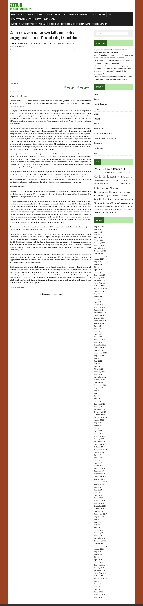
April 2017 (98, 527)
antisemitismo (99, 173)
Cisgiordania (101, 176)
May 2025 (97, 267)
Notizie (30, 14)
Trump (117, 209)
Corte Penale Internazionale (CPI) (103, 180)
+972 (96, 169)
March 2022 (98, 369)
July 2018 (97, 487)
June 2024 (98, 296)
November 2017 (100, 508)
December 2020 (100, 409)
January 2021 (99, 406)
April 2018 (98, 495)
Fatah (103, 188)
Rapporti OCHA (60, 14)
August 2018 (99, 484)
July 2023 (97, 326)
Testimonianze (98, 143)
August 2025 (99, 259)
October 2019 (99, 447)
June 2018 (98, 490)
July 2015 (97, 581)
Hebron (128, 192)
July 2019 (97, 455)
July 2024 (97, 294)
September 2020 (100, 417)
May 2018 (97, 492)
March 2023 (98, 337)
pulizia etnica (71, 43)
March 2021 (98, 401)
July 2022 (97, 358)
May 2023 (97, 331)
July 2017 (97, 519)
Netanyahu (116, 203)
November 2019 (100, 444)
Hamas (121, 192)
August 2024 (99, 291)
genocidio (116, 188)
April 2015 (98, 589)
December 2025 (100, 248)
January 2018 (99, 503)
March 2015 (98, 592)
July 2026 (97, 229)
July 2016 (97, 551)
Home (13, 14)
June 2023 (98, 329)
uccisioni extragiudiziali (105, 212)
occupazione (127, 203)
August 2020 (99, 420)
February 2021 (99, 404)
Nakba (108, 203)
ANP (123, 168)
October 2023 (99, 318)
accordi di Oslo (23, 43)
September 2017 (100, 514)
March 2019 (98, 465)
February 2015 (99, 594)
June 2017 (98, 522)
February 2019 (99, 468)
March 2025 (98, 272)
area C (117, 173)
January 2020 (99, 439)
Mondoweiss (99, 203)
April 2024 (98, 302)
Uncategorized (98, 148)
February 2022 (99, 372)
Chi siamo (21, 14)
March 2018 (98, 498)
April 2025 (98, 269)
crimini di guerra (120, 180)
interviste (97, 119)
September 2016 (100, 546)
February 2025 (99, 275)
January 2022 (99, 374)
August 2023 (99, 323)
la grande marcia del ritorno (116, 196)
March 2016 (98, 562)
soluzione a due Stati (107, 209)
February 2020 (99, 436)
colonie (120, 176)
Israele (101, 195)
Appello (96, 99)
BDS (128, 172)
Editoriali (40, 14)
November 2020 (100, 412)
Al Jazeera (115, 168)
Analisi (49, 14)
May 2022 (97, 363)
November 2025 (100, 251)
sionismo (97, 209)
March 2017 (98, 530)
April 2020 (98, 431)
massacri (61, 43)
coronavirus (128, 177)
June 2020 (98, 425)
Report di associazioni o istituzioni (105, 138)
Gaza (38, 43)
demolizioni (99, 183)
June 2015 (98, 584)
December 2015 (100, 570)
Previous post (44, 294)
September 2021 (100, 385)
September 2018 (100, 482)
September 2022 (100, 353)
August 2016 (99, 549)
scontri (129, 206)
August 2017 (99, 517)
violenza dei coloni (17, 46)
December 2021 (100, 377)
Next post (58, 294)
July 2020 (97, 423)
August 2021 (99, 388)
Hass (50, 43)
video (95, 153)
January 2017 (99, 535)
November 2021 (100, 380)
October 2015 (99, 576)
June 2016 (98, 554)
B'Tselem (123, 173)
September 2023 (100, 320)
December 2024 (100, 280)
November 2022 (100, 347)
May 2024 (97, 299)
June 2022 (98, 361)
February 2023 (99, 339)
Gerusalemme (101, 191)
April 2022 (98, 366)
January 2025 (99, 278)
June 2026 (98, 232)
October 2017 (99, 511)
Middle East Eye (103, 199)
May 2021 (97, 396)
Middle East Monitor (122, 199)
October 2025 (99, 253)
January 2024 (99, 310)
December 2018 (100, 474)
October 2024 (99, 286)
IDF (55, 43)
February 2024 (99, 307)
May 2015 (97, 586)
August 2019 (99, 452)
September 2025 (100, 256)
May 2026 (97, 235)
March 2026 (98, 240)
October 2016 (99, 543)
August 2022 (99, 355)
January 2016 (99, 568)
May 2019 (97, 460)
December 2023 (100, 312)
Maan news (130, 196)
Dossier (102, 14)
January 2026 (99, 245)
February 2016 (99, 565)
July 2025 (97, 261)
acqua (32, 43)
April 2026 (98, 237)
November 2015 (100, 573)
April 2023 (98, 334)
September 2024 (100, 288)
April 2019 (98, 463)
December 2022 (100, 345)
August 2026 (99, 226)
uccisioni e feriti (127, 209)
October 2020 (99, 414)
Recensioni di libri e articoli (79, 14)
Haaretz (44, 43)
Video (94, 14)
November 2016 (100, 541)
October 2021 (99, 382)
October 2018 (99, 479)
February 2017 (99, 533)
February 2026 (99, 243)
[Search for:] (112, 33)
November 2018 (100, 476)
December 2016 (100, 538)
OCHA (96, 206)
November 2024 (100, 283)
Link (109, 14)
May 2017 (97, 525)
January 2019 (99, 471)
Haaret (23, 96)
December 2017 (100, 506)
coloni (113, 176)
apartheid (110, 172)
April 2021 (98, 398)
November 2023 (100, 315)
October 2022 (99, 350)
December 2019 (100, 441)
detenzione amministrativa (113, 184)
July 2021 (97, 390)
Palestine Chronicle (108, 206)
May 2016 (97, 557)
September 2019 (100, 449)
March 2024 (98, 304)
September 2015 (100, 578)
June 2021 (98, 393)
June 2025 (98, 264)
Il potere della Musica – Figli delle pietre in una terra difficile (33, 19)
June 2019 (98, 457)
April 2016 (98, 559)
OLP (100, 206)
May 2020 (97, 428)
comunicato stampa (100, 104)
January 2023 (99, 342)
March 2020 (98, 433)
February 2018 (99, 500)
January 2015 (99, 597)
